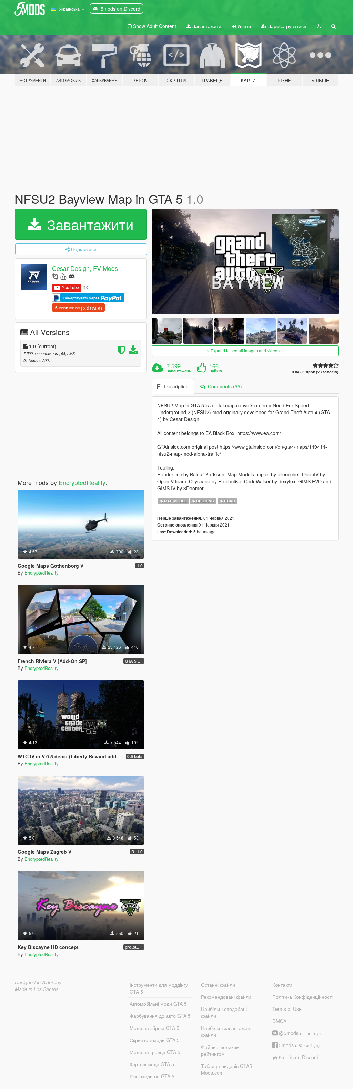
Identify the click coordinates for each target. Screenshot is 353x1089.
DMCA (279, 1020)
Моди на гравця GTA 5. (156, 1052)
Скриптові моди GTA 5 (155, 1039)
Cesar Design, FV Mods (85, 268)
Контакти (282, 984)
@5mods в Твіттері (299, 1033)
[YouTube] (63, 276)
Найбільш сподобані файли (224, 1012)
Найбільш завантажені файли (226, 1031)
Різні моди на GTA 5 (152, 1076)
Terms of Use (287, 1008)
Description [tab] (175, 386)
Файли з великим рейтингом (220, 1050)
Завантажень (179, 371)
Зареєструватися (286, 25)
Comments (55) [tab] (223, 386)
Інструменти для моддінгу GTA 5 (159, 988)
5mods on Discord (298, 1057)
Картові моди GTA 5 (152, 1064)
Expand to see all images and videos (245, 350)
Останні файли (218, 984)
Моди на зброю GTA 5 (154, 1027)
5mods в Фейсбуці (299, 1045)
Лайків (215, 371)
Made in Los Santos (36, 989)
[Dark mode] (319, 26)
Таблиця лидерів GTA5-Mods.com (227, 1069)
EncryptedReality (82, 482)
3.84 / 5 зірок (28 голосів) (315, 372)
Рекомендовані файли (226, 996)
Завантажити (206, 25)
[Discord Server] (71, 276)
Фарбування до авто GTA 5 (160, 1015)
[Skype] (55, 276)
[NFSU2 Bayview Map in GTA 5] (245, 261)
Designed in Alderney (38, 982)
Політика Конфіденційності (302, 996)
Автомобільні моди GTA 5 (158, 1003)
